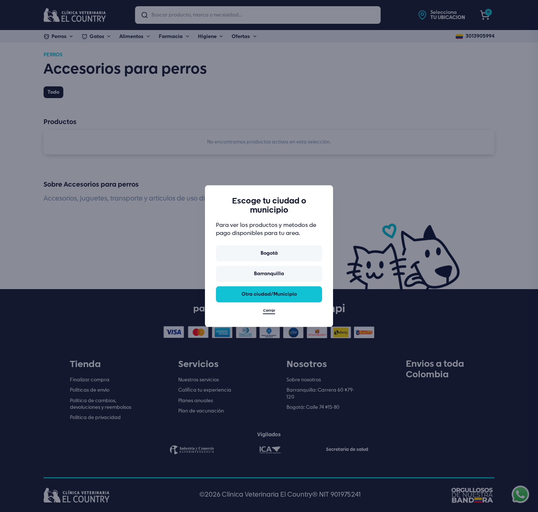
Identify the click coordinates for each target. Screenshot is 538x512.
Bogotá (269, 253)
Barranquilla (269, 273)
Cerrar (269, 311)
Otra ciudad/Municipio (269, 294)
